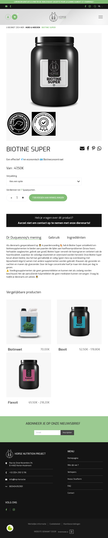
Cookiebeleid (55, 524)
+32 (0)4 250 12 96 (17, 472)
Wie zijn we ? (73, 465)
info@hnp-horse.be (17, 479)
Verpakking (11, 176)
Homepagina (73, 458)
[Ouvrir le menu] (101, 17)
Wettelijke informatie (37, 524)
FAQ (69, 486)
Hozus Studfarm (75, 479)
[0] (14, 17)
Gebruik (54, 237)
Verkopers (72, 472)
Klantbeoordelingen (71, 524)
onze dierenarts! (80, 223)
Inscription (67, 432)
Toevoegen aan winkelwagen (48, 197)
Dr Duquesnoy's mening (23, 237)
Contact (71, 493)
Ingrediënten (76, 237)
